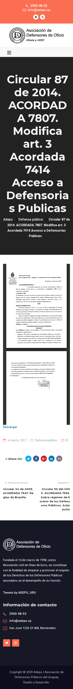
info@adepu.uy (20, 621)
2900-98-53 (17, 614)
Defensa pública (46, 440)
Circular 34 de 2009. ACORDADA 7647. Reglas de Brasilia (18, 493)
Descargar (10, 427)
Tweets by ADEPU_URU (19, 592)
